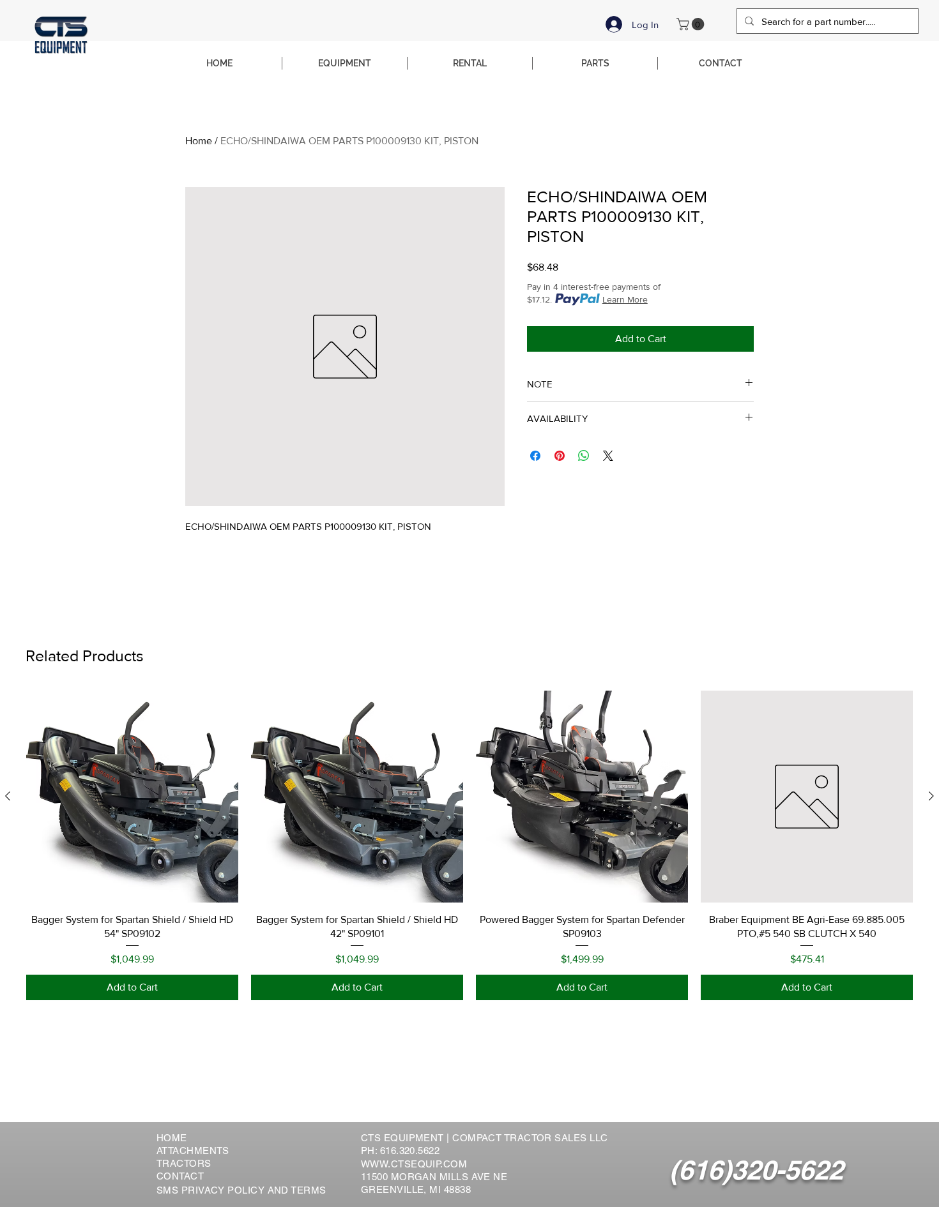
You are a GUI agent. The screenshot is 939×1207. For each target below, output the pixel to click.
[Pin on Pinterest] (559, 455)
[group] (469, 845)
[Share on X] (608, 455)
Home (198, 140)
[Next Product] (931, 796)
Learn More (625, 299)
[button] (691, 24)
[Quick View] (132, 797)
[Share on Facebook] (535, 455)
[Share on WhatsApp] (584, 455)
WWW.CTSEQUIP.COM (414, 1163)
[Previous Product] (7, 796)
